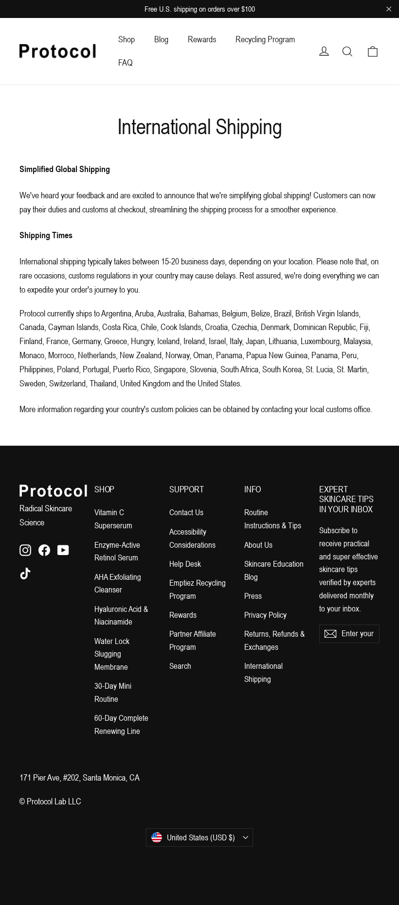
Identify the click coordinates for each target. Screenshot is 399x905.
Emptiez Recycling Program (197, 589)
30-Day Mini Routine (112, 692)
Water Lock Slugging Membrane (111, 654)
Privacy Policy (265, 615)
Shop (126, 39)
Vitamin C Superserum (113, 518)
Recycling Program (265, 39)
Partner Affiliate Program (192, 640)
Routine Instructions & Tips (272, 518)
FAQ (125, 62)
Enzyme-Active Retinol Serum (117, 551)
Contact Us (186, 512)
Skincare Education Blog (274, 570)
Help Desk (185, 564)
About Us (258, 545)
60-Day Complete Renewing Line (121, 724)
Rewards (202, 39)
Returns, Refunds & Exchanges (274, 640)
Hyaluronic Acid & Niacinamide (121, 615)
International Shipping (263, 672)
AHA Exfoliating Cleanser (117, 583)
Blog (161, 39)
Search (180, 666)
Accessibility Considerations (192, 538)
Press (253, 596)
